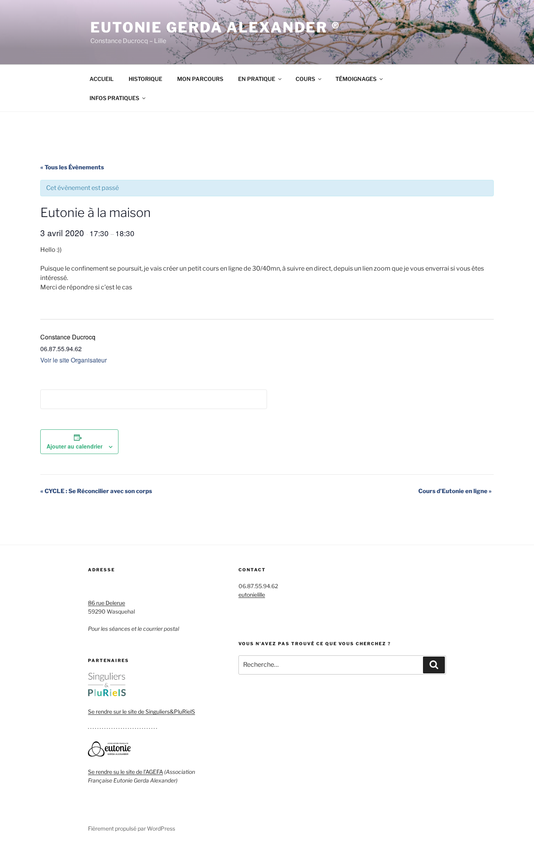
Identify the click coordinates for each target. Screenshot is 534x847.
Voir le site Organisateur (73, 359)
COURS (305, 78)
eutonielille (251, 594)
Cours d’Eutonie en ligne (455, 491)
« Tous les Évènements (72, 167)
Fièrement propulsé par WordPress (131, 828)
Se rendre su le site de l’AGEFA (125, 771)
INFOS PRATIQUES (114, 98)
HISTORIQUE (145, 78)
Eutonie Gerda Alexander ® (215, 27)
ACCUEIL (102, 78)
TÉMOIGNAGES (355, 78)
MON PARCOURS (200, 78)
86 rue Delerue (106, 602)
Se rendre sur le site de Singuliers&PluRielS (141, 711)
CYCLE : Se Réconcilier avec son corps (96, 491)
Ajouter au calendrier (74, 446)
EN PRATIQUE (256, 78)
